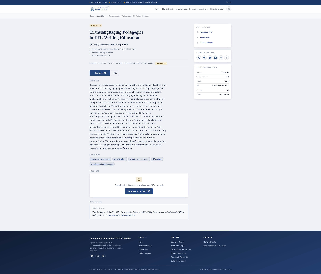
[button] (92, 256)
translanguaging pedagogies (102, 164)
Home (157, 9)
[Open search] (229, 9)
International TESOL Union (214, 245)
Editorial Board (167, 9)
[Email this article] (221, 57)
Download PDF (101, 73)
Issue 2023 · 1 (101, 16)
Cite (115, 73)
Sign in (228, 2)
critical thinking (120, 159)
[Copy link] (226, 57)
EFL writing (157, 159)
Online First (143, 249)
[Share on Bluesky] (204, 57)
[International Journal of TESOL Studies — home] (100, 9)
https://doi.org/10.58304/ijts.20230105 (121, 215)
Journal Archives (145, 245)
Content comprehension (100, 159)
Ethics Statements (216, 9)
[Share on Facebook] (210, 57)
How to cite (204, 37)
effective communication (139, 159)
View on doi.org (206, 42)
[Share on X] (198, 57)
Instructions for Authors (198, 9)
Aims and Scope (181, 9)
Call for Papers (145, 253)
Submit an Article (178, 261)
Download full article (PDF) (138, 191)
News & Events (209, 242)
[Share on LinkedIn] (215, 57)
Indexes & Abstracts (179, 257)
